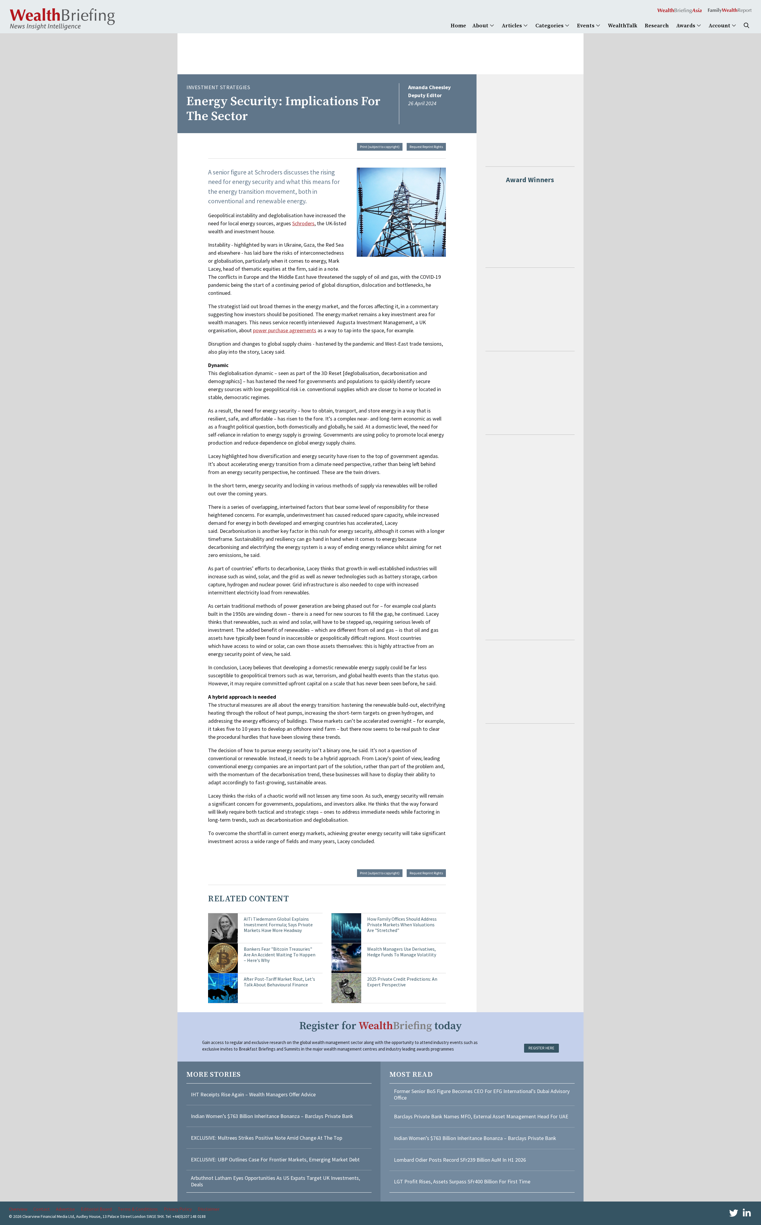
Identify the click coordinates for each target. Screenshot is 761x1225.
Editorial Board (96, 1209)
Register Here (541, 1048)
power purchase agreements (284, 330)
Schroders (303, 223)
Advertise (65, 1209)
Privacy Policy (178, 1209)
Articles (512, 25)
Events (586, 25)
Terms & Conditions (138, 1209)
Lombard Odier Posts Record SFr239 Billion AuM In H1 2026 (460, 1159)
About (481, 25)
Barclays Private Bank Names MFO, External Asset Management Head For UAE (481, 1116)
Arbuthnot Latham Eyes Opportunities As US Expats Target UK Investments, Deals (275, 1181)
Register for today (380, 1026)
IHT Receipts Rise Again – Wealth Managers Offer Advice (253, 1094)
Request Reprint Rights (426, 146)
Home (458, 25)
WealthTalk (622, 25)
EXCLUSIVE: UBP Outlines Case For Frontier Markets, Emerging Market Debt (275, 1159)
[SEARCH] (746, 25)
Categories (550, 25)
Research (657, 25)
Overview (18, 1209)
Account (720, 25)
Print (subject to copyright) (380, 146)
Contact (41, 1209)
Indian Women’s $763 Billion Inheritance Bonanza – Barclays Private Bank (272, 1116)
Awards (686, 25)
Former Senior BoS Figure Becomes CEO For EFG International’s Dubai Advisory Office (482, 1094)
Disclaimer (208, 1209)
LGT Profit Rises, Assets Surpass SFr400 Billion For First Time (463, 1181)
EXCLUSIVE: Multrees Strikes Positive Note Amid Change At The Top (266, 1137)
